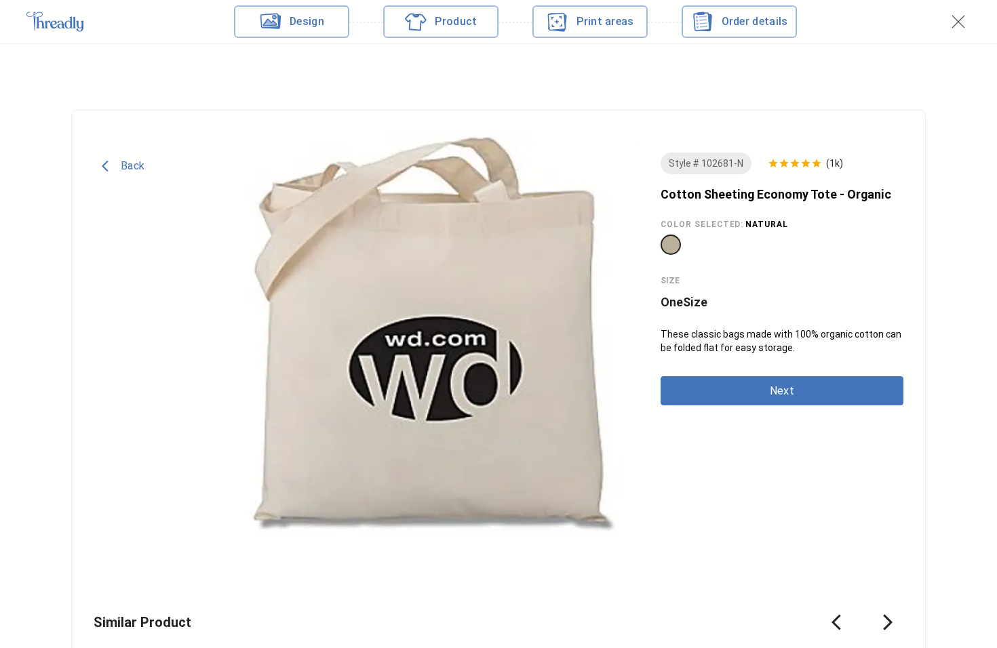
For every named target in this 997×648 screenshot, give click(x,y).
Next (782, 390)
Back (132, 165)
